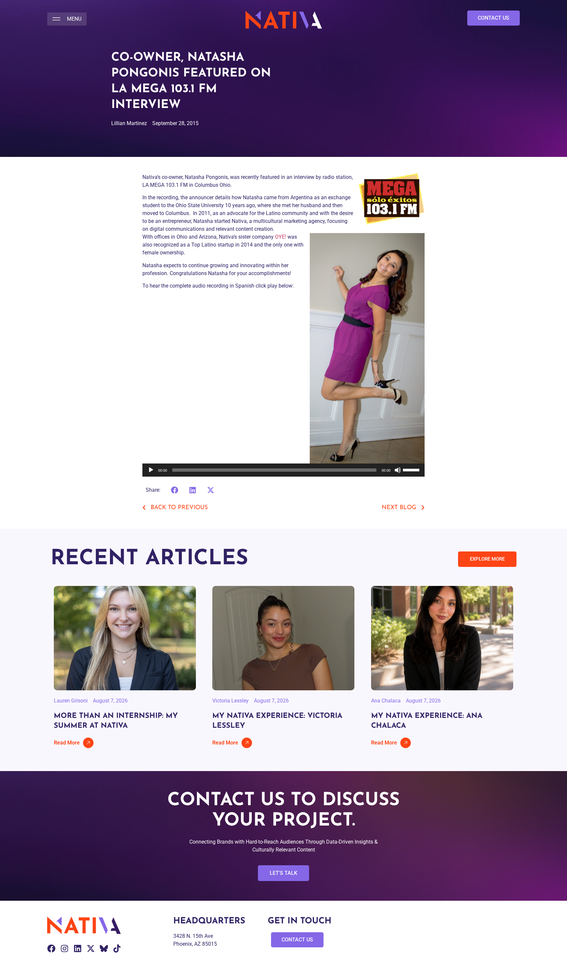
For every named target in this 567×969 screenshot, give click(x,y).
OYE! (280, 237)
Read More (67, 743)
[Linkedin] (78, 948)
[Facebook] (51, 948)
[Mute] (397, 470)
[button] (67, 19)
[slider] (412, 469)
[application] (283, 470)
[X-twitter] (91, 948)
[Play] (151, 470)
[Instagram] (64, 948)
